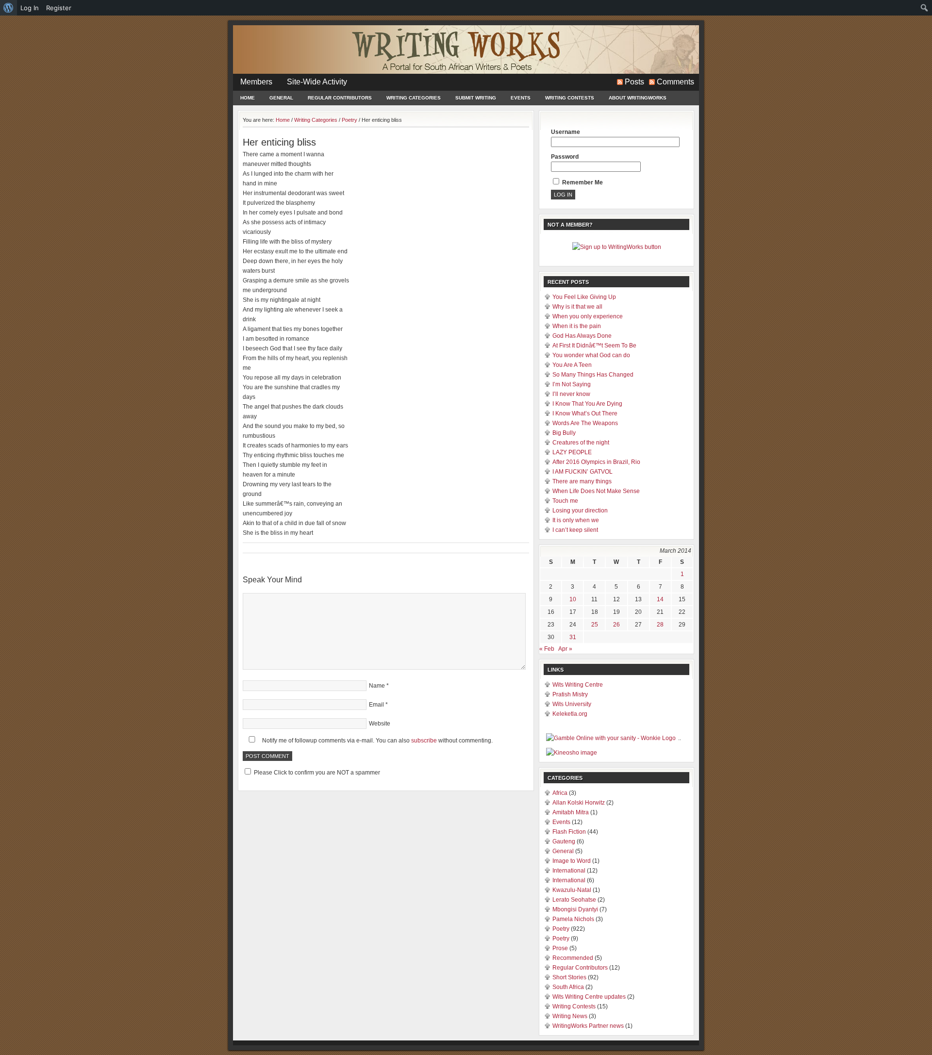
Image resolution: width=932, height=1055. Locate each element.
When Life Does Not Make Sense (596, 491)
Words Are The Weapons (585, 423)
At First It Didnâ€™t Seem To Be (594, 345)
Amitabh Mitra (570, 812)
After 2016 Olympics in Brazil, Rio (596, 462)
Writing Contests (569, 97)
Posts (634, 82)
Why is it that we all (577, 306)
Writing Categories (413, 97)
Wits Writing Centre (577, 684)
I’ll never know (571, 394)
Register (58, 8)
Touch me (565, 500)
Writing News (569, 1016)
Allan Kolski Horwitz (578, 802)
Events (521, 97)
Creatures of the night (580, 442)
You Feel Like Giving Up (584, 297)
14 (660, 599)
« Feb (546, 648)
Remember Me (582, 182)
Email (376, 704)
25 (594, 624)
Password (565, 156)
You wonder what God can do (591, 355)
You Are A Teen (572, 365)
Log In (29, 8)
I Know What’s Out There (584, 413)
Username (565, 132)
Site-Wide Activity (317, 82)
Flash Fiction (569, 831)
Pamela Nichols (573, 919)
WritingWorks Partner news (588, 1025)
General (281, 97)
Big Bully (564, 432)
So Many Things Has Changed (592, 374)
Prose (560, 948)
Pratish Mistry (570, 694)
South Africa (568, 987)
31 (572, 637)
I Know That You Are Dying (587, 403)
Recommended (572, 958)
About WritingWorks (637, 97)
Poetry (560, 928)
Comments (675, 82)
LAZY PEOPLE (572, 452)
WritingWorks (466, 49)
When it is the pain (576, 326)
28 (660, 624)
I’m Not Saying (571, 384)
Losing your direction (580, 510)
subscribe (424, 740)
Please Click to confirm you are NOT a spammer (316, 772)
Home (247, 97)
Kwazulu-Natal (571, 890)
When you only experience (587, 316)
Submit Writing (475, 97)
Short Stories (569, 977)
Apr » (565, 648)
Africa (559, 793)
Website (379, 723)
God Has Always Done (582, 335)
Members (256, 82)
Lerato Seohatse (574, 899)
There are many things (582, 481)
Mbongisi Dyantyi (575, 909)
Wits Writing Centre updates (589, 996)
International (568, 870)
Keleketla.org (569, 713)
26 (616, 624)
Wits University (571, 704)
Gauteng (563, 841)
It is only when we (575, 520)
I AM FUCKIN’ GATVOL (582, 471)
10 (572, 599)
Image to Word (571, 860)
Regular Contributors (340, 97)
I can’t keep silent (575, 530)
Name (377, 685)
